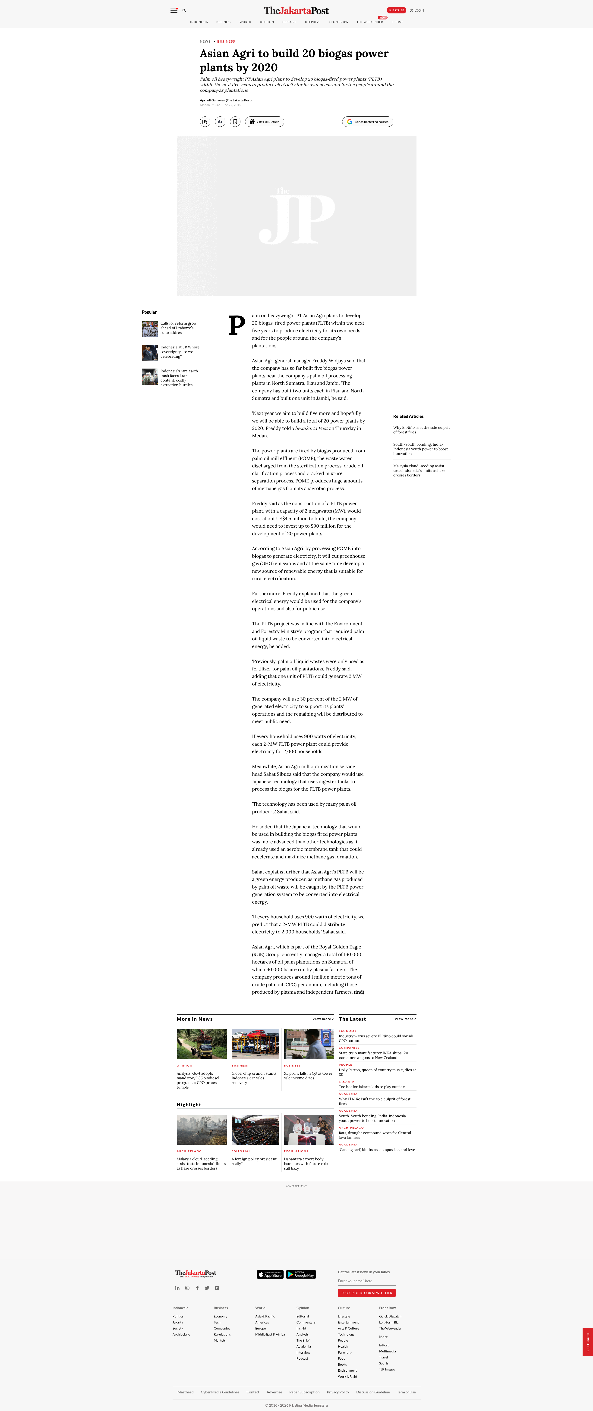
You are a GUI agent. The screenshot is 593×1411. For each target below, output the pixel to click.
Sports (383, 1363)
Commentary (305, 1322)
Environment (347, 1370)
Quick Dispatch (390, 1316)
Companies (222, 1328)
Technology (346, 1334)
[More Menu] (174, 10)
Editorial (302, 1316)
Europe (260, 1328)
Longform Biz (388, 1322)
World (246, 22)
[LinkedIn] (178, 1288)
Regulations (222, 1334)
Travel (383, 1357)
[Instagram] (187, 1288)
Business (223, 22)
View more (322, 1019)
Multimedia (387, 1351)
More (383, 1337)
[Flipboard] (217, 1288)
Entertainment (348, 1322)
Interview (303, 1352)
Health (343, 1346)
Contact (252, 1392)
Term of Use (406, 1392)
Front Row (338, 22)
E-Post (397, 22)
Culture (344, 1308)
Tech (217, 1322)
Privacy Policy (338, 1392)
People (343, 1340)
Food (341, 1358)
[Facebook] (197, 1288)
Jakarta (178, 1322)
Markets (220, 1340)
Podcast (302, 1358)
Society (178, 1328)
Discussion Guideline (373, 1392)
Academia (303, 1346)
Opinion (302, 1308)
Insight (301, 1328)
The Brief (303, 1340)
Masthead (185, 1392)
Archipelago (181, 1334)
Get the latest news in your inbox (364, 1272)
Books (342, 1364)
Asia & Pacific (265, 1316)
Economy (220, 1316)
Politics (178, 1316)
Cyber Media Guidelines (220, 1392)
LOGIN (418, 10)
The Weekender (370, 22)
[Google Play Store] (301, 1274)
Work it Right (347, 1376)
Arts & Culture (348, 1328)
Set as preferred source (371, 122)
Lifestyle (344, 1316)
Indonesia (199, 22)
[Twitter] (207, 1288)
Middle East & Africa (270, 1334)
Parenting (345, 1352)
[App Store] (270, 1274)
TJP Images (387, 1369)
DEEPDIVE (313, 22)
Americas (262, 1322)
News (205, 41)
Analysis (302, 1334)
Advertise (274, 1392)
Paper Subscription (304, 1392)
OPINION (267, 22)
